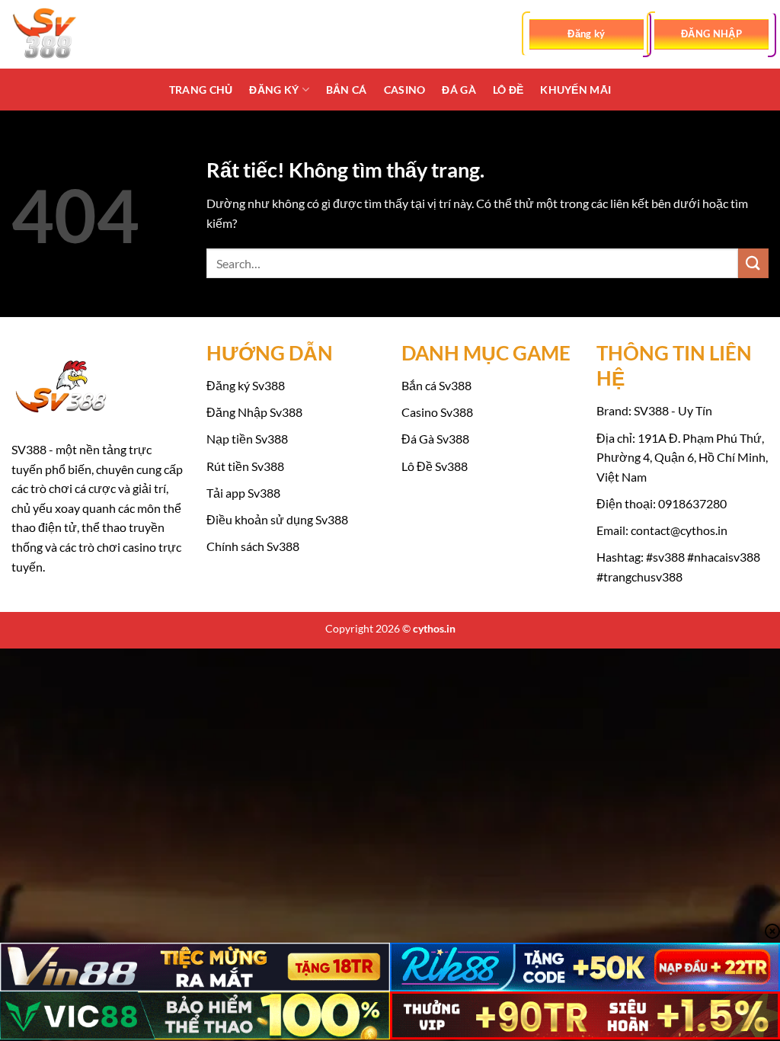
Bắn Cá (346, 89)
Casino (405, 89)
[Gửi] (753, 263)
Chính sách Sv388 (252, 546)
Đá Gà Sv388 (435, 438)
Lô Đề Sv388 (434, 466)
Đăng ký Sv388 (245, 385)
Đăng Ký (274, 89)
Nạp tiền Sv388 (247, 438)
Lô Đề (508, 89)
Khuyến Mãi (575, 89)
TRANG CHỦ (201, 89)
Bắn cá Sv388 (436, 385)
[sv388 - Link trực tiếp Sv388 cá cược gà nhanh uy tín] (87, 34)
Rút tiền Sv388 (245, 466)
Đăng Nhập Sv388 (254, 412)
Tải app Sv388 (243, 492)
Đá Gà (458, 89)
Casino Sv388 (437, 412)
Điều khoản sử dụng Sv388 (277, 519)
